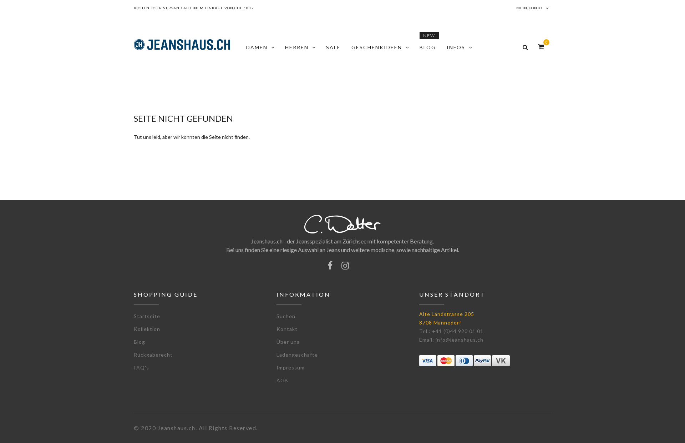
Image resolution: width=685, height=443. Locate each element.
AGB (282, 380)
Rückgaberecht (153, 355)
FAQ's (141, 367)
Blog (139, 342)
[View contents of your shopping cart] (541, 46)
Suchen (285, 316)
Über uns (288, 342)
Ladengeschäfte (297, 355)
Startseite (147, 316)
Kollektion (147, 329)
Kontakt (287, 329)
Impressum (290, 367)
